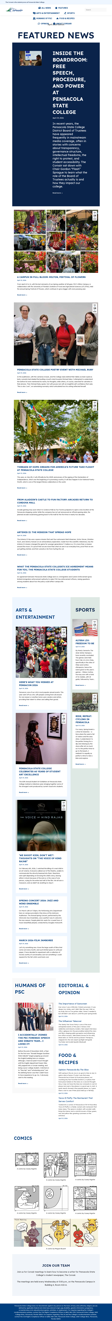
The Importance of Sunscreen (73, 1003)
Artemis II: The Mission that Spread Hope (44, 532)
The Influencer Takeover (70, 1021)
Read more (57, 193)
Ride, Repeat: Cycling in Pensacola (84, 719)
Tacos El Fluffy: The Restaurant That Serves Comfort (76, 1100)
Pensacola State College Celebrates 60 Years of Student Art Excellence (40, 771)
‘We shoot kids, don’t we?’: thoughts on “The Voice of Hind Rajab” (40, 858)
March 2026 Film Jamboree (36, 940)
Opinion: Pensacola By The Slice (74, 1069)
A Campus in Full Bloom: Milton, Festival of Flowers (51, 277)
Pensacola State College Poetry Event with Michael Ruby (55, 369)
